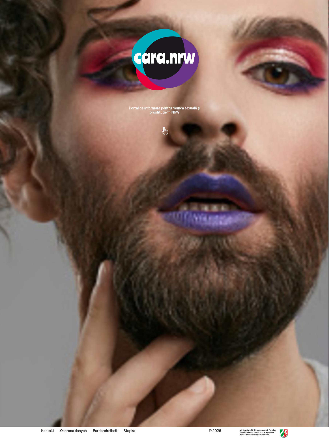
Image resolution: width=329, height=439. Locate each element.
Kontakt (47, 431)
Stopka (129, 431)
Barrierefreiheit (105, 431)
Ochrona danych (73, 431)
